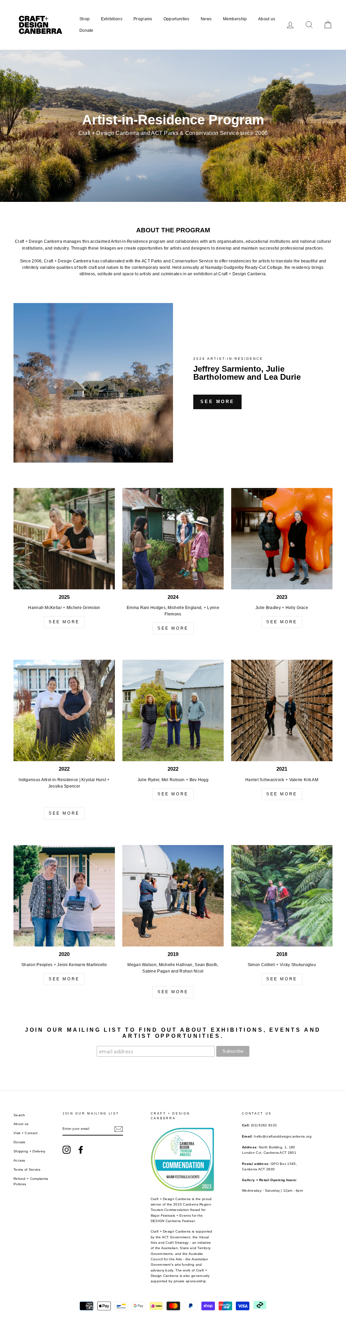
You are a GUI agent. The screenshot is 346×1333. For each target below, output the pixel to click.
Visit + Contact (26, 1133)
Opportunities (177, 19)
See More (173, 628)
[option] (173, 126)
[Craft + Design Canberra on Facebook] (81, 1150)
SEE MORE (64, 621)
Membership (235, 19)
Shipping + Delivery (30, 1151)
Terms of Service (27, 1169)
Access (19, 1160)
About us (266, 19)
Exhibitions (111, 19)
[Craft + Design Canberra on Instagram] (67, 1150)
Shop (84, 19)
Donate (86, 30)
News (206, 19)
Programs (142, 19)
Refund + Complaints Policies (31, 1181)
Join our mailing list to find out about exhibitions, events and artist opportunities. (173, 1033)
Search (19, 1115)
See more (217, 401)
